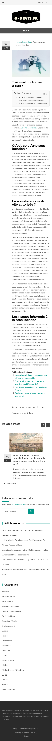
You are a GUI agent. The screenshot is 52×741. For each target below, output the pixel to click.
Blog (15, 728)
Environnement (8, 626)
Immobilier (26, 42)
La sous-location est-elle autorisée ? (31, 101)
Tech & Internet (9, 689)
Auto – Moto (7, 601)
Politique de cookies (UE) (26, 732)
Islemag (26, 736)
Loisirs (4, 655)
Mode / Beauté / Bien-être (13, 670)
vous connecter (18, 504)
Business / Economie (10, 606)
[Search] (31, 511)
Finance (5, 636)
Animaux (5, 592)
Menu (40, 2)
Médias (5, 665)
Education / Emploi (9, 621)
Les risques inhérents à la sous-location (32, 104)
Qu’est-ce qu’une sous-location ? (30, 98)
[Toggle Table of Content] (44, 94)
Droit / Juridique (8, 616)
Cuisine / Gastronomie (11, 611)
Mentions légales (28, 728)
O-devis (30, 413)
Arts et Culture (8, 596)
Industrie (6, 650)
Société (5, 680)
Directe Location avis (29, 128)
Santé (4, 675)
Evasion (5, 631)
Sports (5, 684)
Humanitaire (7, 640)
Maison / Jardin (8, 660)
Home (18, 42)
